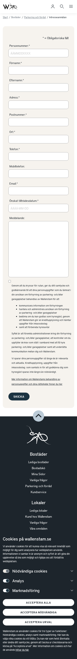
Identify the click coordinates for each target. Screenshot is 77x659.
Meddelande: (17, 218)
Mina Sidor (38, 474)
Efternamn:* (16, 80)
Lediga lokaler (38, 510)
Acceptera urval (38, 622)
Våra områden (38, 528)
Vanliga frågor (38, 480)
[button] (38, 416)
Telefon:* (14, 149)
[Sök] (62, 6)
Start (5, 17)
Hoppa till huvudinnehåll (21, 8)
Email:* (13, 183)
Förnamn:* (15, 63)
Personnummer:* (19, 46)
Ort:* (12, 132)
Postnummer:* (18, 114)
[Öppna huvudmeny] (71, 6)
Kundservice (38, 492)
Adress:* (14, 97)
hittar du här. (22, 650)
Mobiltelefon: (17, 166)
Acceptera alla (38, 602)
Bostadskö (38, 468)
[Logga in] (53, 6)
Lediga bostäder (38, 462)
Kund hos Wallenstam (38, 516)
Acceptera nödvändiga (38, 612)
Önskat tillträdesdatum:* (23, 201)
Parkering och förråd (35, 17)
